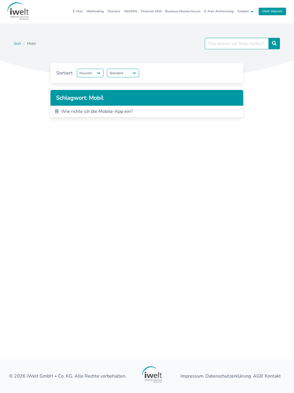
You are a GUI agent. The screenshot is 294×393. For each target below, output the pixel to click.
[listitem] (146, 111)
